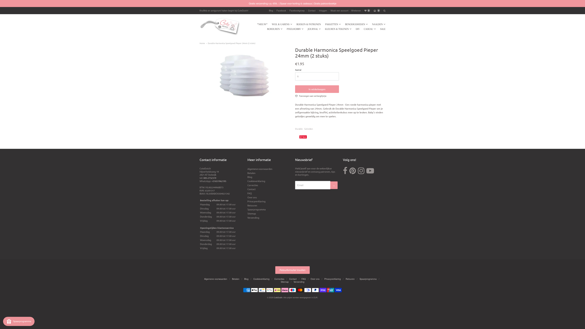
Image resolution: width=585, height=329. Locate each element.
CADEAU (368, 28)
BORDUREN (273, 28)
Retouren (252, 205)
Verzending (253, 217)
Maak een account (339, 10)
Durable (299, 128)
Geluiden (308, 128)
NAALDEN (377, 24)
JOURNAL (313, 28)
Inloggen (323, 10)
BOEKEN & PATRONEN (308, 24)
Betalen (251, 173)
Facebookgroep (297, 10)
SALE (382, 28)
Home (202, 43)
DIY (358, 28)
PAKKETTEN (331, 24)
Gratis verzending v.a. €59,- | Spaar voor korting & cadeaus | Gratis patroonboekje (292, 3)
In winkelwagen (317, 89)
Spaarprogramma (256, 209)
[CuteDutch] (220, 26)
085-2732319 (209, 177)
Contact (312, 10)
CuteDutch (278, 297)
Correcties (252, 185)
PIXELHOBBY (294, 28)
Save (304, 137)
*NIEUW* (262, 24)
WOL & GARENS (280, 24)
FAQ (249, 193)
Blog (271, 10)
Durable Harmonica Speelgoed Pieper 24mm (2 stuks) (231, 43)
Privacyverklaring (256, 201)
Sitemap (251, 213)
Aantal (298, 70)
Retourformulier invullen (292, 270)
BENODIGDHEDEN (355, 24)
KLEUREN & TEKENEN (337, 28)
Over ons (252, 197)
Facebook (281, 10)
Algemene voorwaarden (259, 168)
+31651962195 (219, 181)
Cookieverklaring (256, 181)
